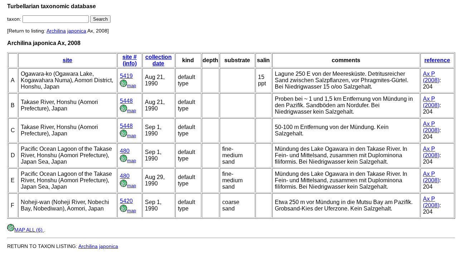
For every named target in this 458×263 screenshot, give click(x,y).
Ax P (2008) (431, 77)
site (67, 60)
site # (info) (129, 60)
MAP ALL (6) (29, 230)
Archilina (56, 31)
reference (437, 60)
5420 (126, 201)
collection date (158, 60)
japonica (76, 31)
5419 (126, 76)
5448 (126, 101)
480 (125, 151)
